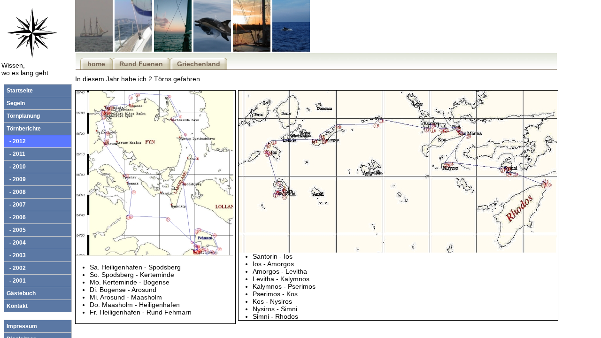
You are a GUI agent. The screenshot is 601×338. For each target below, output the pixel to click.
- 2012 (16, 141)
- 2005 (16, 230)
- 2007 (16, 204)
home (96, 64)
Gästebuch (21, 293)
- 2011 (16, 154)
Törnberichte (24, 128)
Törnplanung (23, 116)
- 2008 (16, 192)
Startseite (20, 90)
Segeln (16, 103)
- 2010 (16, 166)
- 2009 (16, 179)
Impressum (22, 326)
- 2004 (16, 242)
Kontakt (17, 306)
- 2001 (16, 280)
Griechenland (198, 64)
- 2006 (16, 217)
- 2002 (16, 268)
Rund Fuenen (141, 64)
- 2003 (16, 255)
